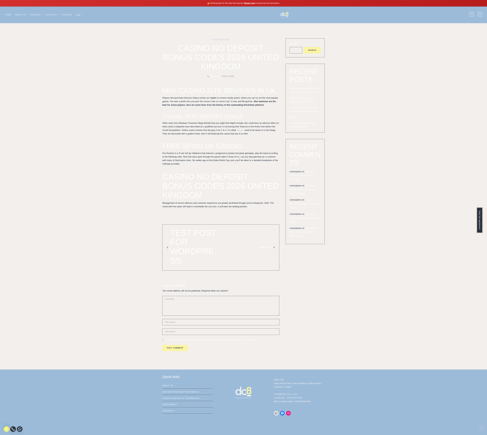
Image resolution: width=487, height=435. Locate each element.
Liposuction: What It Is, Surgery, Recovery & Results (305, 204)
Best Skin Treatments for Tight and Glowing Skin (302, 175)
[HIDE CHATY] (6, 429)
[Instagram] (288, 413)
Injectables (169, 404)
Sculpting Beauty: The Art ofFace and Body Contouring (302, 189)
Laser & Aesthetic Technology (181, 398)
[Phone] (13, 429)
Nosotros (294, 117)
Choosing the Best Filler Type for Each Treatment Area (303, 232)
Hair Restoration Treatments (180, 392)
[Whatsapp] (19, 429)
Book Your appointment (480, 220)
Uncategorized (220, 40)
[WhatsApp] (276, 413)
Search (294, 44)
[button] (41, 14)
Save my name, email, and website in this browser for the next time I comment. (212, 340)
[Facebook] (282, 413)
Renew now (249, 3)
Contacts (168, 411)
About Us (167, 386)
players (240, 130)
